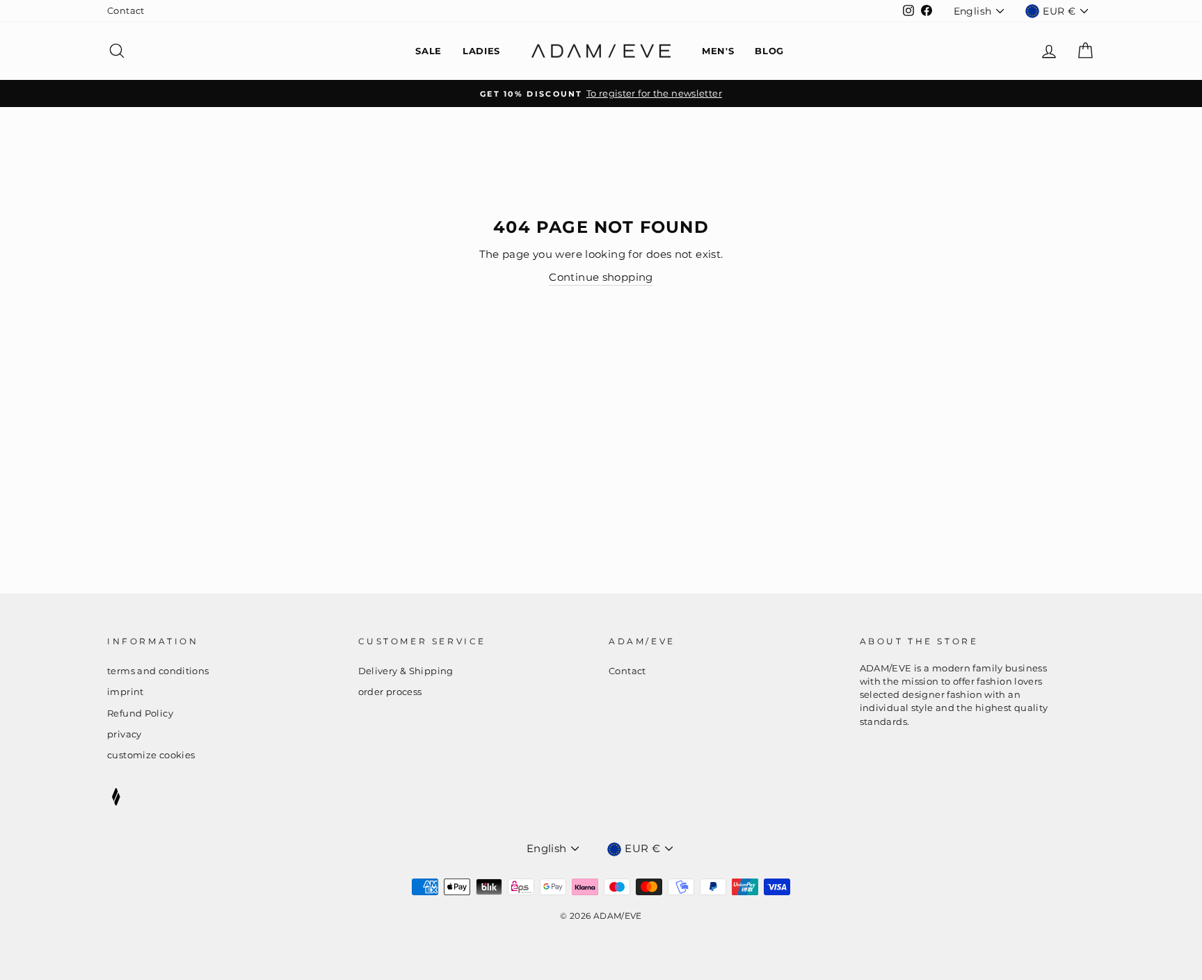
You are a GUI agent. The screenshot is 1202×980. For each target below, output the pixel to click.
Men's (718, 50)
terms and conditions (158, 671)
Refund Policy (140, 713)
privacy (124, 734)
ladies (481, 50)
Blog (769, 50)
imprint (125, 692)
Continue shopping (600, 277)
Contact (126, 11)
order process (390, 692)
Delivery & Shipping (406, 671)
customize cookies (151, 755)
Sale (428, 50)
